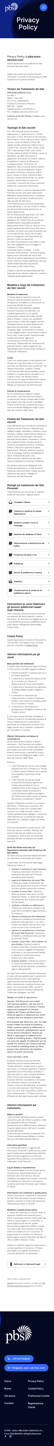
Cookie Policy (31, 645)
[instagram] (10, 1436)
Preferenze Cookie (38, 1395)
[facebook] (5, 1436)
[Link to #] (43, 7)
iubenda (10, 1283)
